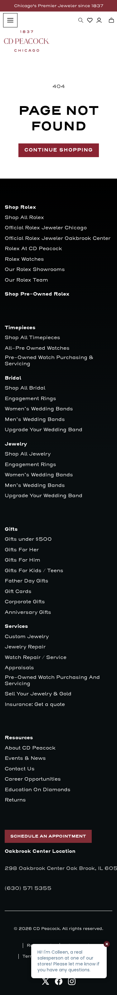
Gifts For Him (22, 560)
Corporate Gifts (25, 602)
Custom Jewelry (27, 637)
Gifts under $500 (28, 539)
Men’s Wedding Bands (35, 420)
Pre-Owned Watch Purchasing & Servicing (49, 361)
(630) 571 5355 (28, 888)
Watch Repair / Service (35, 658)
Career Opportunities (33, 779)
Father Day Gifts (26, 581)
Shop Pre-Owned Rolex (37, 294)
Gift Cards (18, 592)
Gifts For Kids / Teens (34, 571)
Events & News (25, 758)
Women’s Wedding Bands (39, 409)
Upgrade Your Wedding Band (43, 430)
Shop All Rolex (24, 218)
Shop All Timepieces (32, 338)
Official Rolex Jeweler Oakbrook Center (57, 238)
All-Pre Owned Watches (37, 348)
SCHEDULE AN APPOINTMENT (48, 836)
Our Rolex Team (26, 280)
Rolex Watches (24, 259)
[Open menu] (10, 20)
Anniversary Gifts (28, 612)
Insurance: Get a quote (35, 705)
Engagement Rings (30, 399)
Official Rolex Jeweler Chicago (46, 228)
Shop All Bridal (25, 388)
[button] (81, 20)
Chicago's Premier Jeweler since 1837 (58, 5)
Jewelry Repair (25, 647)
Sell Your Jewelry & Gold (38, 694)
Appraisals (19, 668)
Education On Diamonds (38, 790)
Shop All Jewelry (28, 454)
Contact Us (20, 769)
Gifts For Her (22, 550)
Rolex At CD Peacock (33, 249)
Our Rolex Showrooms (35, 270)
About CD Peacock (30, 748)
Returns (15, 800)
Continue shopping (58, 150)
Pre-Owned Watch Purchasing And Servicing (52, 681)
